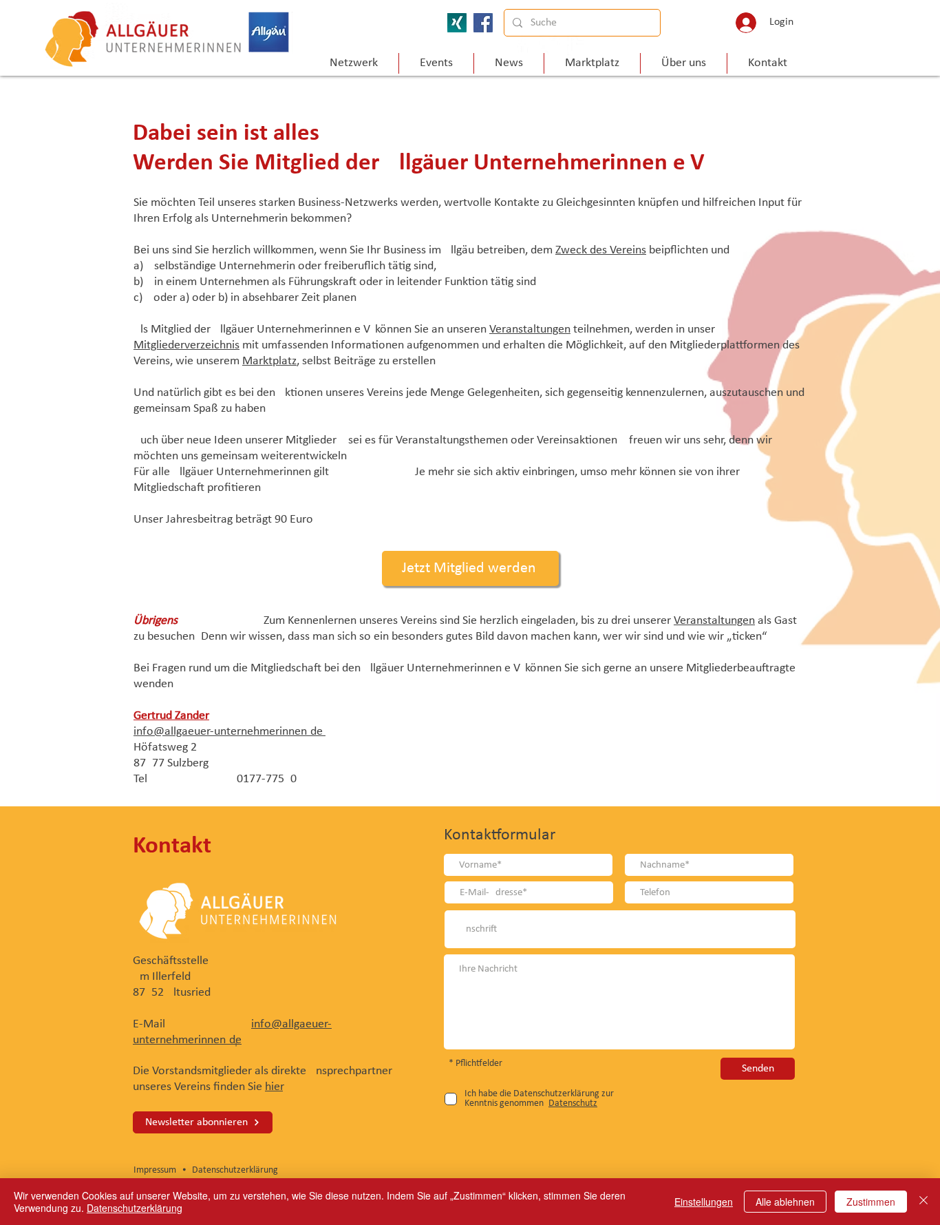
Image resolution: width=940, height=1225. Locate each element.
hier (274, 1086)
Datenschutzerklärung (235, 1170)
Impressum (156, 1170)
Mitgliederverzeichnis (186, 345)
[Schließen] (923, 1201)
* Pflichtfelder (475, 1063)
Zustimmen (870, 1201)
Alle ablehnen (785, 1201)
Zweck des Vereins (600, 250)
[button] (684, 63)
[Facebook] (483, 22)
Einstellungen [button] (703, 1201)
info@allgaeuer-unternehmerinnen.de (229, 731)
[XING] (457, 22)
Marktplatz (269, 361)
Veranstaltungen (529, 329)
